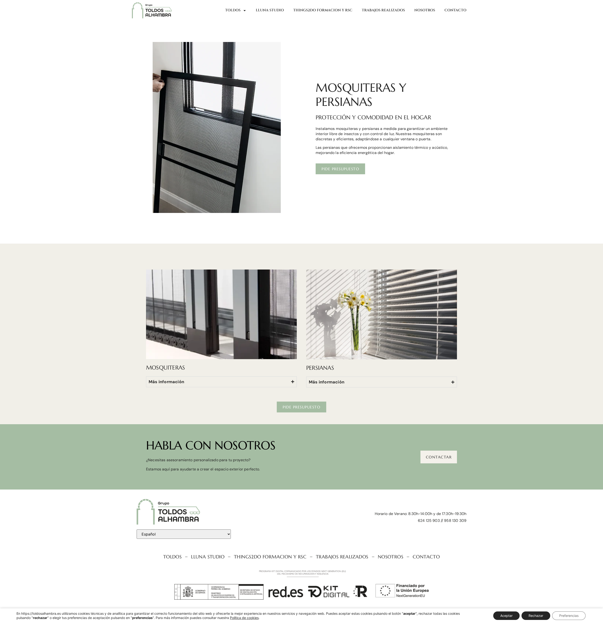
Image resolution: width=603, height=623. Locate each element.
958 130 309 (455, 520)
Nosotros (424, 10)
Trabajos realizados (383, 10)
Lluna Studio (270, 10)
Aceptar (506, 616)
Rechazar (536, 616)
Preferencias (569, 616)
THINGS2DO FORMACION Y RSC (322, 10)
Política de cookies (244, 618)
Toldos (232, 10)
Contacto (455, 10)
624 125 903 (429, 520)
